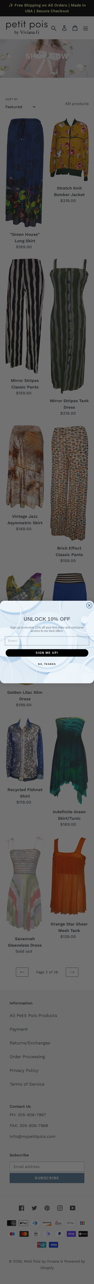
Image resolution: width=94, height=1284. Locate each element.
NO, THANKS (47, 664)
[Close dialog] (89, 605)
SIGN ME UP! (47, 652)
